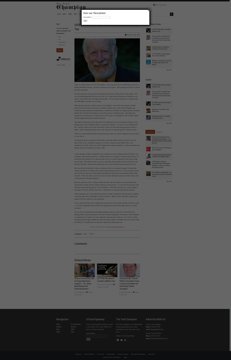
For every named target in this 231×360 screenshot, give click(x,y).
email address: (87, 17)
